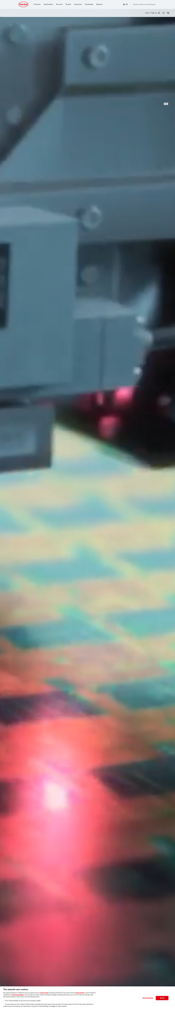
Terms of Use (44, 993)
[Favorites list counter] (163, 13)
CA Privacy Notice (18, 995)
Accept (162, 998)
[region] (87, 998)
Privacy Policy (79, 993)
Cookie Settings (147, 998)
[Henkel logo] (23, 4)
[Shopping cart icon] (168, 13)
